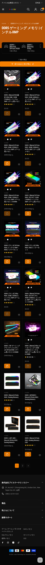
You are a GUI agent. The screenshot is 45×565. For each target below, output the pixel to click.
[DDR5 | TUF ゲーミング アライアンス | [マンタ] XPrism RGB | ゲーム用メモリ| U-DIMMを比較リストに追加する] (19, 367)
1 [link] (16, 466)
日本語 (37, 3)
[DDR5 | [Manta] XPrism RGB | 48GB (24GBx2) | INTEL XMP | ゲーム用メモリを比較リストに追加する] (40, 164)
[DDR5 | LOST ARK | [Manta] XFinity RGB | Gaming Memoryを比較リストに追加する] (19, 455)
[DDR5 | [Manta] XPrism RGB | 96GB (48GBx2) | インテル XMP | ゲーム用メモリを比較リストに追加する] (40, 114)
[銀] (7, 89)
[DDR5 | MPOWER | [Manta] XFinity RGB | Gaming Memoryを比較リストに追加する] (40, 410)
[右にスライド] (41, 47)
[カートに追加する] (7, 113)
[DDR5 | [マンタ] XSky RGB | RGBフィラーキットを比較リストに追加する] (40, 262)
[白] (28, 89)
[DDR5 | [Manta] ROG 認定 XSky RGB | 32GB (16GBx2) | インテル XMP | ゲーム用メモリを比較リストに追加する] (19, 114)
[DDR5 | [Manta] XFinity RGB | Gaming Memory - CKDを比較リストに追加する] (40, 455)
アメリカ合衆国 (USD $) (10, 3)
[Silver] (10, 239)
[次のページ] (28, 466)
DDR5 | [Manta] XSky (30, 47)
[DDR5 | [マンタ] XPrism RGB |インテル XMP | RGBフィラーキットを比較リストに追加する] (19, 262)
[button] (3, 9)
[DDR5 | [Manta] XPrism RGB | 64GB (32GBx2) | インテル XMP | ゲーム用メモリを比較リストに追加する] (19, 164)
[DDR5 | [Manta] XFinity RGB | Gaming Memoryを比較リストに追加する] (19, 410)
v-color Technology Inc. (19, 554)
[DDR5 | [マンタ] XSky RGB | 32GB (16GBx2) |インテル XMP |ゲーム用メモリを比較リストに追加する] (19, 315)
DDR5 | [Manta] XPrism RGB (15, 47)
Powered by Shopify (31, 554)
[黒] (5, 89)
